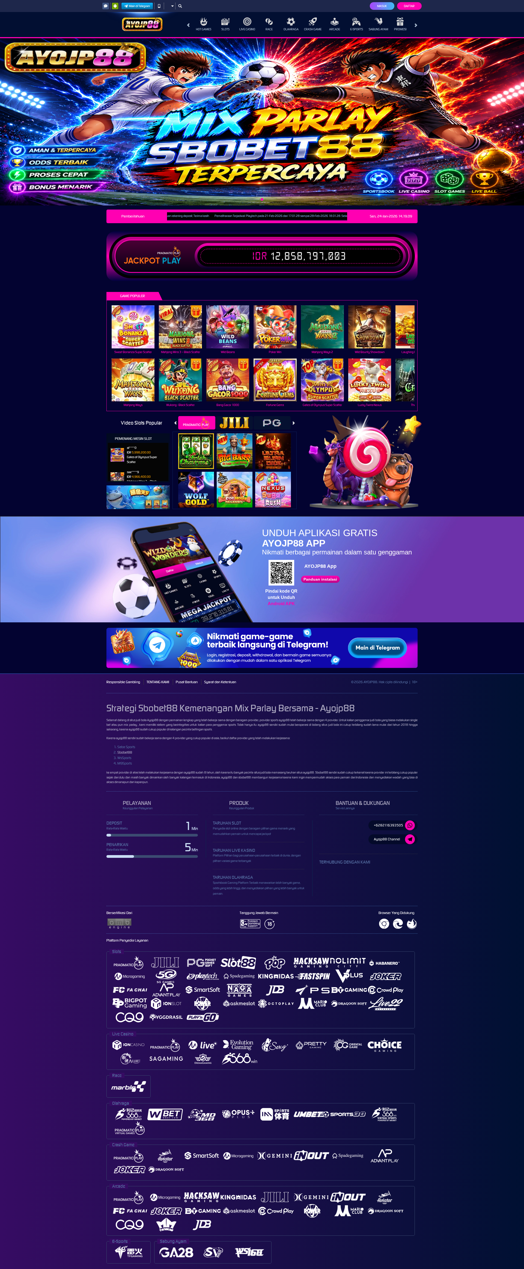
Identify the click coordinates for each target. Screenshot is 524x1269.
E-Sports (356, 29)
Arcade (334, 29)
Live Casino (247, 29)
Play (171, 261)
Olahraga (291, 29)
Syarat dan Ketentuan (220, 682)
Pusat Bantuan (187, 682)
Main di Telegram (139, 6)
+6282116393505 (388, 825)
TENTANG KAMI (158, 682)
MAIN (136, 326)
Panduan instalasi (320, 579)
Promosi (400, 29)
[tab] (196, 422)
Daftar (409, 6)
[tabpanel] (262, 121)
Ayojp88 (152, 720)
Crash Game (312, 29)
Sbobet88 (124, 752)
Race (269, 29)
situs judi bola (262, 772)
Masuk (382, 6)
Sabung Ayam (378, 29)
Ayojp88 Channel (387, 839)
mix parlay (130, 725)
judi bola (375, 720)
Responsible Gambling (123, 682)
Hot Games (203, 29)
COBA (199, 445)
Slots (225, 29)
